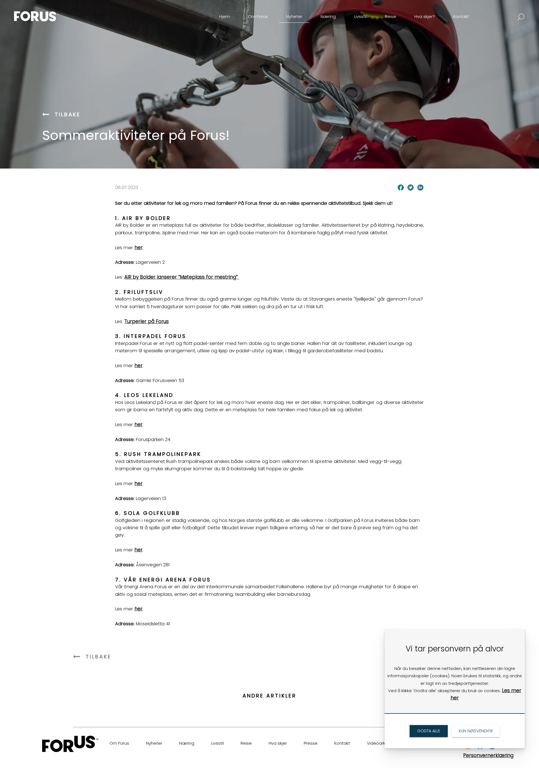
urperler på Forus (148, 321)
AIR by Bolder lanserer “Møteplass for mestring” (181, 277)
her (138, 247)
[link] (46, 12)
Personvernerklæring (488, 755)
